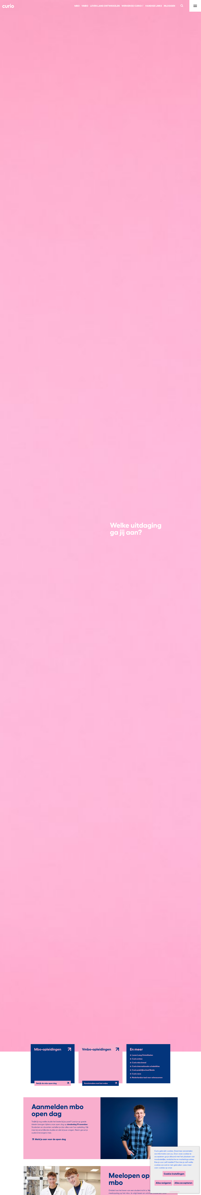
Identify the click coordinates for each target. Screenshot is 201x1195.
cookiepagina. (174, 1191)
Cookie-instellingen (174, 1173)
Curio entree (137, 1059)
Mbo (77, 6)
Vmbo (85, 6)
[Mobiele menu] (195, 6)
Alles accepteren (183, 1183)
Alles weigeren (163, 1183)
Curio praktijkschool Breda (143, 1070)
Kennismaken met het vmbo (96, 1083)
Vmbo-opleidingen (96, 1049)
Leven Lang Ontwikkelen (105, 6)
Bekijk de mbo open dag (46, 1083)
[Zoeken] (182, 5)
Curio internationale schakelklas (146, 1066)
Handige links (153, 6)
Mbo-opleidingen (47, 1049)
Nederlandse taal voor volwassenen (147, 1077)
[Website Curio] (8, 6)
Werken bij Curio (132, 6)
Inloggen (169, 6)
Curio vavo (136, 1074)
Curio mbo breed (139, 1062)
